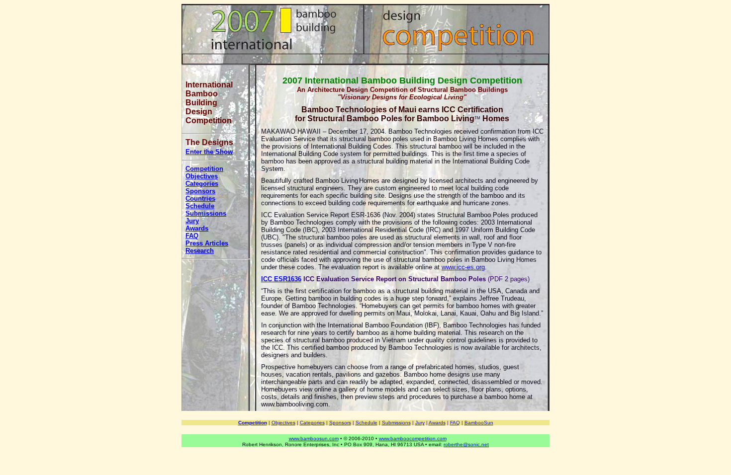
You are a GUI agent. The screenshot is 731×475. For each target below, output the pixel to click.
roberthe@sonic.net (466, 444)
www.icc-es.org (463, 267)
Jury (192, 221)
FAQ (191, 235)
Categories (201, 183)
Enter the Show (209, 152)
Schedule (199, 206)
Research (199, 250)
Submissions (205, 213)
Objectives (201, 176)
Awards (196, 228)
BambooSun (478, 422)
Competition (204, 168)
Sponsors (200, 191)
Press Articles (206, 243)
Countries (200, 198)
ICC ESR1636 (281, 279)
